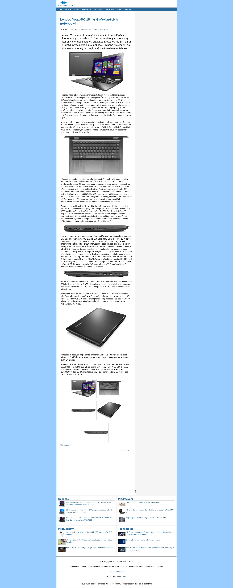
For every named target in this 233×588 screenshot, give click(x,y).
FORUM (128, 9)
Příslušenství (98, 9)
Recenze (68, 9)
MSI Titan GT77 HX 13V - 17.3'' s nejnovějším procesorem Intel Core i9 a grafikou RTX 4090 (88, 519)
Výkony (76, 9)
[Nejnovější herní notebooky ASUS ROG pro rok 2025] (121, 520)
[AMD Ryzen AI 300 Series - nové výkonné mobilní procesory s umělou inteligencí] (121, 549)
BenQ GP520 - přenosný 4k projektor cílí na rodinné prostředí (89, 548)
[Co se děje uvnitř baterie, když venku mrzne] (121, 542)
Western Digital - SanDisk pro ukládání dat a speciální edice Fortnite (89, 541)
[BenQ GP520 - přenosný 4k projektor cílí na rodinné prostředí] (62, 549)
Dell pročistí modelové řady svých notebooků (143, 502)
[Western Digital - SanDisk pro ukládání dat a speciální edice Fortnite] (62, 542)
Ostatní (119, 9)
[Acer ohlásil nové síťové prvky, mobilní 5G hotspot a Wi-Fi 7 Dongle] (62, 534)
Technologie (110, 9)
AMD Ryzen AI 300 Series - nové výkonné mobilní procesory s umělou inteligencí (150, 549)
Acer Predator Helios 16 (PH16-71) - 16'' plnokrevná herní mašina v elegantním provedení (88, 503)
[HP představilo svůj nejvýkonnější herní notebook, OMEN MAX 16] (121, 512)
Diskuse (125, 451)
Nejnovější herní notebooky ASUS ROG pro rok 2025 (146, 518)
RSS (124, 577)
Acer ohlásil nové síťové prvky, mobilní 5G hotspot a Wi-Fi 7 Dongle (89, 533)
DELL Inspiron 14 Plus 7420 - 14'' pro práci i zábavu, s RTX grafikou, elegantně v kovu (89, 511)
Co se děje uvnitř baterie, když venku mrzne (143, 540)
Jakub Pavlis (103, 30)
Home (60, 9)
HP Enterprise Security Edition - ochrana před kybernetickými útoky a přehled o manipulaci (149, 533)
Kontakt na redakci (116, 572)
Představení (86, 9)
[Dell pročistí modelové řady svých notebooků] (121, 504)
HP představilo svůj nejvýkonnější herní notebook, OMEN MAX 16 (150, 511)
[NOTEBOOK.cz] (65, 6)
